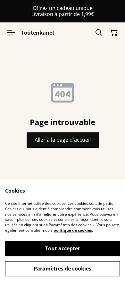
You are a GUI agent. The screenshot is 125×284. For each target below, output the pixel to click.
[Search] (98, 33)
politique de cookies (73, 230)
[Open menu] (11, 33)
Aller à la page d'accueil (63, 139)
